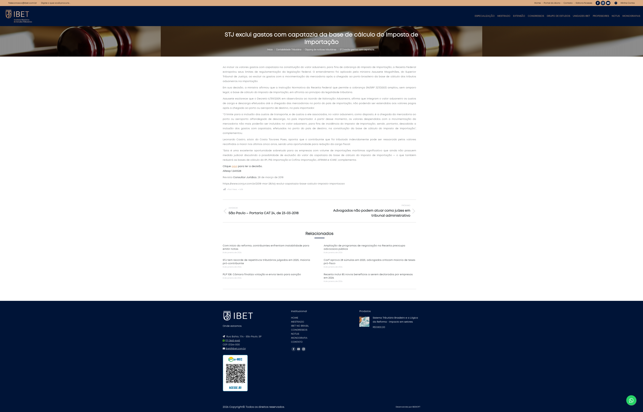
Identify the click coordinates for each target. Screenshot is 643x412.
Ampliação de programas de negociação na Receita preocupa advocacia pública (364, 247)
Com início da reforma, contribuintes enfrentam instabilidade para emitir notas (266, 247)
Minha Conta (628, 3)
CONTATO (297, 342)
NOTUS (295, 334)
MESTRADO (297, 322)
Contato (568, 3)
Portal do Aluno (552, 3)
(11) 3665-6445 (232, 341)
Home (537, 3)
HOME (294, 318)
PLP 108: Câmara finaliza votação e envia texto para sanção (262, 274)
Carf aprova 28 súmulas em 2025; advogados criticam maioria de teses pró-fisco (369, 262)
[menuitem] (484, 16)
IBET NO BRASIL (300, 326)
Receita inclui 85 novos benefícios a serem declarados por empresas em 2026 (368, 276)
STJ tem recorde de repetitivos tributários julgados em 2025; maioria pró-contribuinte (266, 262)
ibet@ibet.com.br (236, 349)
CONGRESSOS (299, 330)
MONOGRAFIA (299, 338)
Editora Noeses (584, 3)
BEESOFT (416, 407)
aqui (234, 166)
